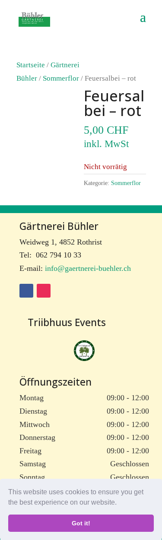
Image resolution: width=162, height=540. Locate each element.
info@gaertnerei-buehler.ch (88, 268)
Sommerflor (61, 78)
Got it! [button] (81, 523)
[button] (119, 503)
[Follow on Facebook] (26, 291)
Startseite (30, 65)
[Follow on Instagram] (44, 291)
